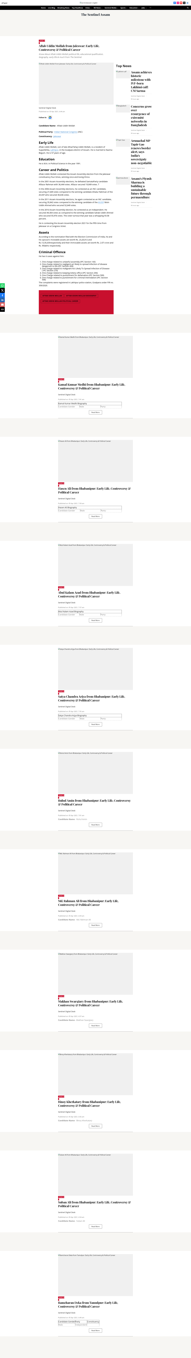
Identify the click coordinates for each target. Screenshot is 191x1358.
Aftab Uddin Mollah (52, 296)
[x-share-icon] (2, 291)
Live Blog (51, 8)
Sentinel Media (110, 8)
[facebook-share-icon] (2, 296)
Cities (87, 8)
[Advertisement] (95, 28)
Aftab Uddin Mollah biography (81, 296)
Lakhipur (54, 150)
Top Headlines (77, 8)
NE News (97, 8)
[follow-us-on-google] (50, 117)
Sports (123, 8)
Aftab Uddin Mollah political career (60, 301)
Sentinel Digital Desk (47, 108)
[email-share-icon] (2, 306)
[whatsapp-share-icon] (2, 287)
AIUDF (101, 202)
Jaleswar (57, 136)
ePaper (4, 3)
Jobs (143, 8)
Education (134, 8)
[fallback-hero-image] (123, 74)
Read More (95, 412)
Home (43, 8)
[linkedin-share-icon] (2, 301)
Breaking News (63, 8)
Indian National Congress (65, 132)
